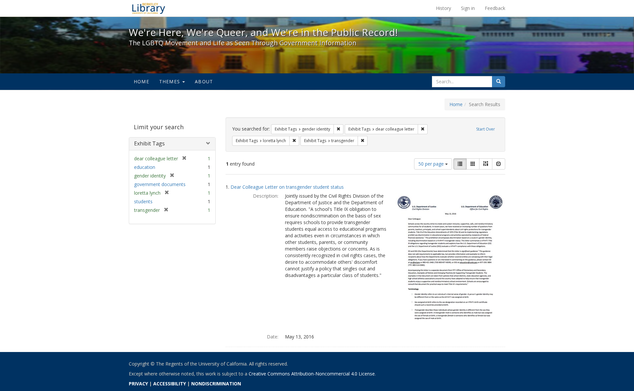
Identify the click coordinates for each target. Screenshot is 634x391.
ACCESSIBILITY (169, 383)
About (204, 81)
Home (141, 81)
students (143, 201)
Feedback (495, 8)
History (443, 8)
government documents (160, 184)
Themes (170, 81)
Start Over (485, 129)
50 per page (431, 164)
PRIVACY (138, 383)
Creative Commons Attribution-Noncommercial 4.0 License (312, 374)
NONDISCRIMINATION (216, 383)
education (144, 167)
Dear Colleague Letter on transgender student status (287, 187)
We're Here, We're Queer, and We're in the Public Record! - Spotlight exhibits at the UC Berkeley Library (148, 8)
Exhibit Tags (149, 143)
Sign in (468, 8)
